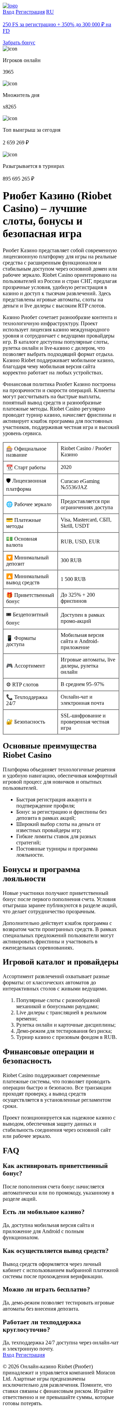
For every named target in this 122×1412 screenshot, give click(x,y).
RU (50, 12)
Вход (8, 12)
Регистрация (30, 12)
